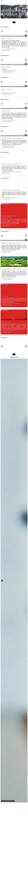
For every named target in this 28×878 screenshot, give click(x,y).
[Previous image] (2, 31)
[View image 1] (12, 64)
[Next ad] (15, 368)
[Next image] (26, 31)
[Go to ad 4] (9, 377)
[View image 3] (15, 64)
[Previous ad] (2, 368)
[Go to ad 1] (24, 377)
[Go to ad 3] (8, 377)
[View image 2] (14, 135)
